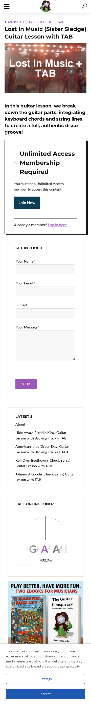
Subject (21, 305)
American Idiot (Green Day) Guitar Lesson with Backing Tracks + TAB (42, 449)
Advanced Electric (20, 22)
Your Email (25, 283)
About (20, 424)
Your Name (26, 261)
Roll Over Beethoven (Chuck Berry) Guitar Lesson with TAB (42, 463)
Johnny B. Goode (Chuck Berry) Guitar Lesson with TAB (45, 477)
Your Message (28, 327)
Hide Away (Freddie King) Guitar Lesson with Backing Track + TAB (40, 435)
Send (26, 384)
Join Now (27, 202)
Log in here (57, 224)
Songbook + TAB (50, 22)
